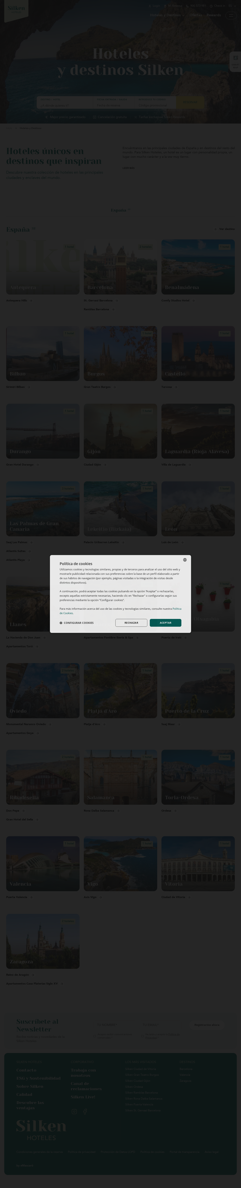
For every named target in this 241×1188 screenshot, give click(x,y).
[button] (77, 623)
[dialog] (120, 594)
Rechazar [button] (131, 622)
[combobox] (185, 560)
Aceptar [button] (165, 622)
